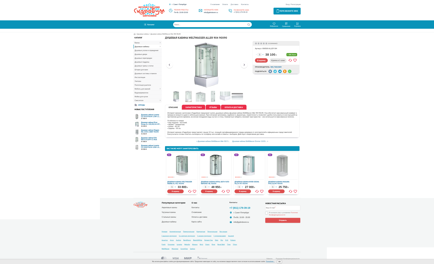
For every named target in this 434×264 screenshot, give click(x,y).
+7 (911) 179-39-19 (240, 12)
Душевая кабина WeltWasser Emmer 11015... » (250, 141)
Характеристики (193, 107)
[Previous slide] (169, 64)
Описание (173, 107)
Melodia (187, 244)
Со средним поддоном (187, 236)
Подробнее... (270, 261)
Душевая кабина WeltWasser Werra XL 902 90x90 (179, 183)
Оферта (269, 258)
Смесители (139, 100)
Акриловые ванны (169, 207)
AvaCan (178, 240)
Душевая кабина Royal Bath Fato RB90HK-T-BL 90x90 (215, 183)
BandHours (187, 240)
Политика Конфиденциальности (288, 258)
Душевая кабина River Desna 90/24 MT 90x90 (247, 183)
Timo (229, 244)
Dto (222, 240)
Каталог (150, 25)
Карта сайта (197, 222)
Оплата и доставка (234, 107)
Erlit (226, 240)
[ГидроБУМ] (149, 10)
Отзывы (213, 107)
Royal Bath (221, 244)
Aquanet (231, 236)
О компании (215, 4)
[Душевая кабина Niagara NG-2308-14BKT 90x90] (137, 132)
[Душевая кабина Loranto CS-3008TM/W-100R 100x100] (137, 147)
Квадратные (201, 232)
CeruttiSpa (184, 249)
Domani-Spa (208, 240)
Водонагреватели (141, 93)
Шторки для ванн (141, 70)
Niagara (194, 244)
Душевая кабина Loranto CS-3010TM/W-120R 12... (150, 116)
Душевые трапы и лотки (144, 66)
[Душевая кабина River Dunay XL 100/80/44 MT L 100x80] (137, 124)
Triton (235, 244)
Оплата (225, 4)
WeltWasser (276, 67)
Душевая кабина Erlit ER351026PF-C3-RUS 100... (149, 139)
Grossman (171, 244)
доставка (203, 217)
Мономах (175, 249)
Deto (216, 240)
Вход (288, 4)
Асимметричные (175, 232)
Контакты (245, 4)
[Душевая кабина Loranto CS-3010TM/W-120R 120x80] (137, 117)
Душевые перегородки (143, 58)
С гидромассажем (220, 236)
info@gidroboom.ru (211, 12)
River (213, 244)
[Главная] (135, 34)
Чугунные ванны (169, 212)
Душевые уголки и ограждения (146, 50)
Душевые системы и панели (146, 73)
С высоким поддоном (169, 236)
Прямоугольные (188, 232)
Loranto (179, 244)
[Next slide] (244, 64)
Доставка (234, 4)
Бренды (141, 105)
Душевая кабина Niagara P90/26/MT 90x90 (278, 183)
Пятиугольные (212, 232)
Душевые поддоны (142, 62)
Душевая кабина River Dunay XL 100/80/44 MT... (151, 123)
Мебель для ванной (142, 89)
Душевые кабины (142, 47)
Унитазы (138, 81)
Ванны (137, 43)
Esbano (233, 240)
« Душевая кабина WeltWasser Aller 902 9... (213, 141)
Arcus (172, 240)
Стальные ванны (169, 217)
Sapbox (192, 249)
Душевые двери (141, 54)
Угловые (164, 232)
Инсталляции (140, 77)
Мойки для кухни (141, 97)
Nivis (201, 244)
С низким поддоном (204, 236)
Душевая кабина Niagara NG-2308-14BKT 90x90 (150, 131)
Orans (207, 244)
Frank (163, 244)
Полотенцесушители (143, 85)
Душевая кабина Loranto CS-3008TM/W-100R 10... (150, 146)
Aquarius (165, 240)
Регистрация (296, 4)
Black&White (197, 240)
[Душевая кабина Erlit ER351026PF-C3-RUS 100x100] (137, 140)
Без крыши (223, 232)
